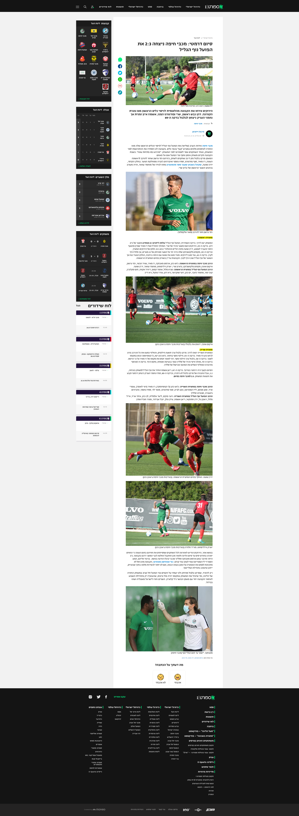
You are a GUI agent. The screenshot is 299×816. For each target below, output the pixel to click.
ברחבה (160, 7)
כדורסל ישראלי (135, 7)
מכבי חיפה (198, 124)
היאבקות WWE (96, 741)
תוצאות (120, 7)
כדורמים (98, 752)
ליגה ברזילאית (153, 748)
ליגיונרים (175, 723)
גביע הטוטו (174, 719)
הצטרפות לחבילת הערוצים (203, 783)
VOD (150, 7)
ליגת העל (197, 38)
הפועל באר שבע (172, 752)
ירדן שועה (191, 658)
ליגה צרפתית (154, 734)
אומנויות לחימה (95, 768)
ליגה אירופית (154, 715)
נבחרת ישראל (173, 730)
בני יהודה (175, 759)
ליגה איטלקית (153, 730)
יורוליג (118, 715)
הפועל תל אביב (172, 744)
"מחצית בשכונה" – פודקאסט (199, 736)
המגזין (211, 794)
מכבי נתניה (174, 755)
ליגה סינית (155, 744)
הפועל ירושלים (134, 730)
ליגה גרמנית (154, 723)
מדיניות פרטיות (206, 771)
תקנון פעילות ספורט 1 (205, 776)
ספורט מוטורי (96, 748)
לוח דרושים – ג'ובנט (206, 787)
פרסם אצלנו (173, 809)
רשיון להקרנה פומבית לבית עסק (200, 780)
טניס (211, 757)
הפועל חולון (135, 726)
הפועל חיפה (174, 748)
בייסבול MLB (97, 759)
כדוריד (99, 715)
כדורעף (99, 719)
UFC (100, 737)
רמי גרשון (184, 658)
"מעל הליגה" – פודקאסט (201, 731)
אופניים (99, 744)
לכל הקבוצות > (83, 99)
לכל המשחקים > (84, 299)
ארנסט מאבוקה (198, 658)
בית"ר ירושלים (173, 737)
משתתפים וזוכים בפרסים (201, 741)
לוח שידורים (105, 7)
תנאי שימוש (208, 767)
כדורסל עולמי (114, 707)
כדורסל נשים (135, 719)
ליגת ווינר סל (135, 712)
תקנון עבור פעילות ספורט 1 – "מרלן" (198, 753)
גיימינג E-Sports (206, 762)
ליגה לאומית (174, 715)
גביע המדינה (174, 726)
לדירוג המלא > (83, 223)
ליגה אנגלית (154, 719)
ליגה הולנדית (154, 737)
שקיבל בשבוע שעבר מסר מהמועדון (184, 164)
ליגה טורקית (154, 741)
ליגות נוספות (154, 752)
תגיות (211, 791)
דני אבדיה (136, 734)
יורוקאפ (118, 719)
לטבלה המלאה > (84, 166)
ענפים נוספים (95, 707)
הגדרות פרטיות (137, 809)
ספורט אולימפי (96, 734)
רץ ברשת (209, 712)
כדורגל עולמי (174, 7)
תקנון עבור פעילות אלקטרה (202, 749)
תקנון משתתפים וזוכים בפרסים (201, 745)
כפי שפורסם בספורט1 (163, 562)
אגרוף (99, 730)
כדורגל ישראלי (193, 7)
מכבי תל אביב (173, 741)
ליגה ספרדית (154, 726)
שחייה (99, 723)
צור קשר (161, 809)
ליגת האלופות (153, 712)
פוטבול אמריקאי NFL (93, 755)
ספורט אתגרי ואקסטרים (96, 763)
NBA (119, 712)
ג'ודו (100, 726)
